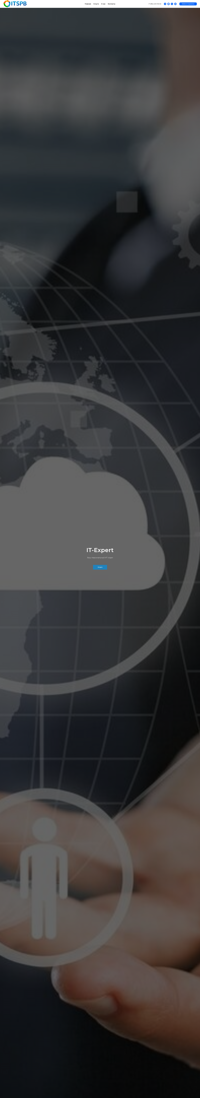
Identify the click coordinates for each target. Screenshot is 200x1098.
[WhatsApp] (168, 4)
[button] (188, 3)
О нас (103, 4)
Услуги (96, 4)
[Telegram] (165, 4)
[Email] (175, 4)
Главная (88, 4)
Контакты (111, 4)
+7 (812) (151, 4)
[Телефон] (172, 4)
